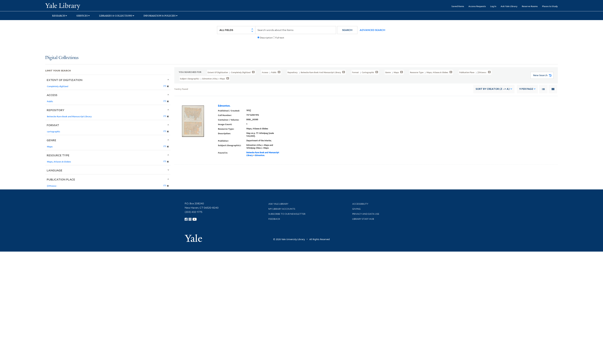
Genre (51, 140)
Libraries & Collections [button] (115, 15)
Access (52, 95)
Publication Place (61, 179)
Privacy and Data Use (365, 214)
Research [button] (58, 15)
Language (54, 170)
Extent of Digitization (64, 80)
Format (53, 125)
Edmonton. (224, 105)
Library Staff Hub (363, 219)
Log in (493, 6)
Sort (493, 88)
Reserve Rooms (530, 6)
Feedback (274, 219)
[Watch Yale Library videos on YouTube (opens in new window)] (195, 219)
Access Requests (477, 6)
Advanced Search (372, 30)
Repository (55, 110)
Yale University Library (83, 6)
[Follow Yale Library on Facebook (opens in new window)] (186, 219)
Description (266, 37)
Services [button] (82, 15)
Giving (356, 209)
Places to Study (550, 6)
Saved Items (457, 6)
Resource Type (58, 155)
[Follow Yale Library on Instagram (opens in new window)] (190, 219)
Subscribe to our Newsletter (286, 214)
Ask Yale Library (509, 6)
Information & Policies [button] (160, 15)
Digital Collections (62, 57)
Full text (279, 37)
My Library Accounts (281, 209)
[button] (347, 30)
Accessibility (360, 204)
